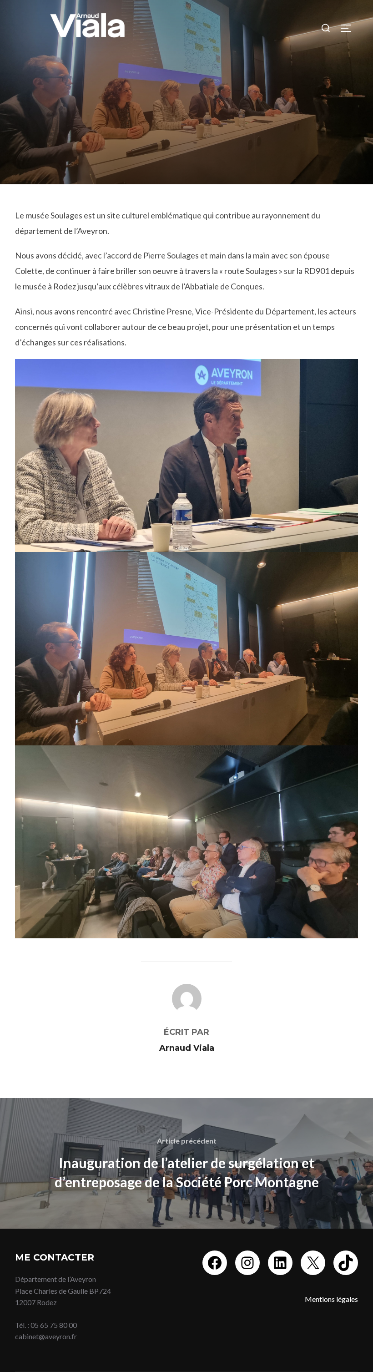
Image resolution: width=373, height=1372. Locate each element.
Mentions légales (331, 1299)
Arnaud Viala (186, 1048)
